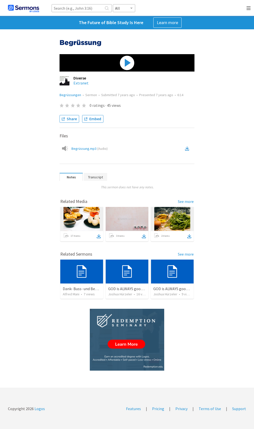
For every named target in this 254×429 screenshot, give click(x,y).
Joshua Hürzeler (120, 294)
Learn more (167, 22)
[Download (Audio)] (188, 148)
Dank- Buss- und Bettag (83, 288)
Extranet (81, 82)
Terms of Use (210, 408)
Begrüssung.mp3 (89, 148)
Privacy (181, 408)
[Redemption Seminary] (127, 340)
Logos (39, 408)
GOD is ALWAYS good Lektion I (178, 288)
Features (133, 408)
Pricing (158, 408)
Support (239, 408)
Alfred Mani (71, 294)
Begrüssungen (70, 95)
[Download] (99, 236)
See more (186, 201)
